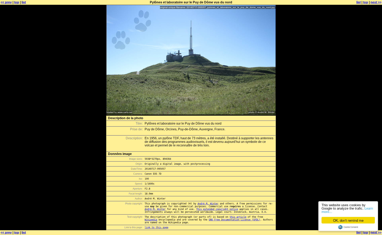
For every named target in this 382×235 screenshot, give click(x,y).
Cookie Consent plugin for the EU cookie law (348, 227)
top (16, 2)
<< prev (6, 2)
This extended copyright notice (217, 209)
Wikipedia (151, 219)
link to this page (156, 227)
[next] (191, 113)
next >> (375, 2)
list (23, 2)
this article (238, 217)
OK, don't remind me (348, 220)
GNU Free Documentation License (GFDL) (234, 219)
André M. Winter (208, 203)
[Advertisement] (366, 98)
